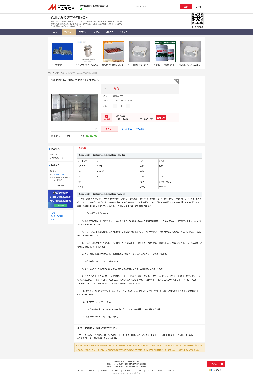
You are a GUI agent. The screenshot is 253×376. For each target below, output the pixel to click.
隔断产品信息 (119, 362)
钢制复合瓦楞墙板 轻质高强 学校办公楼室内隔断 (119, 65)
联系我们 (92, 370)
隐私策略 (126, 370)
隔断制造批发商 (133, 362)
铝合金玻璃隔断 (96, 338)
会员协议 (138, 370)
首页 (49, 73)
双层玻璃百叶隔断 (149, 335)
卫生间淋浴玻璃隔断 (184, 335)
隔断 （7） (54, 155)
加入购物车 (127, 129)
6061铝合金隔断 (56, 65)
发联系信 (109, 129)
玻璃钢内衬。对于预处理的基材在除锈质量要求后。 (172, 65)
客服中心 (104, 370)
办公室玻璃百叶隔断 (116, 335)
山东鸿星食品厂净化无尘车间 (138, 65)
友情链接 (171, 370)
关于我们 (81, 370)
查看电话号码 (59, 174)
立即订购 (140, 129)
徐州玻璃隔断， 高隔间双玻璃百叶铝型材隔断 (130, 364)
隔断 (62, 73)
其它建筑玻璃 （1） (57, 158)
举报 (68, 136)
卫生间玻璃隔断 (99, 335)
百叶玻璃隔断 (82, 338)
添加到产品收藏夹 (57, 216)
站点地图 (115, 370)
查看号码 (161, 117)
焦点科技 (129, 373)
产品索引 (54, 213)
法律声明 (149, 370)
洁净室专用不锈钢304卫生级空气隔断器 (90, 65)
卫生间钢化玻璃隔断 (166, 335)
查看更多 (60, 185)
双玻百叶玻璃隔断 (133, 335)
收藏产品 (56, 136)
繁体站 (160, 370)
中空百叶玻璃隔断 (84, 335)
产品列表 (56, 73)
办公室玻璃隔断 (110, 338)
